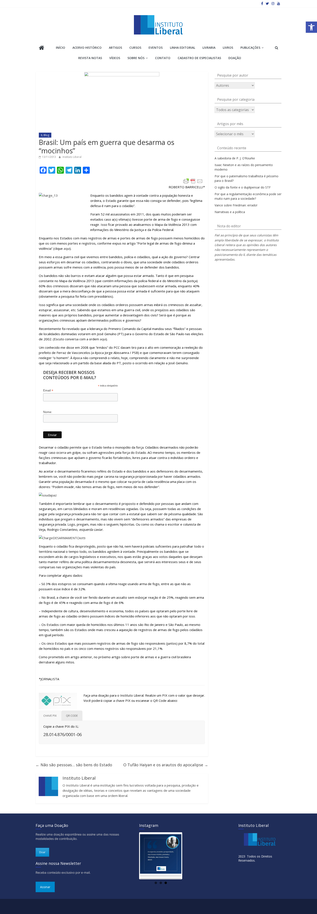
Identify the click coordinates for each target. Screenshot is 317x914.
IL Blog (45, 135)
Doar (42, 852)
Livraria (208, 48)
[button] (311, 27)
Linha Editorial (182, 48)
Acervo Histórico (87, 48)
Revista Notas (90, 58)
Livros (228, 48)
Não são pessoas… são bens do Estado (74, 764)
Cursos (135, 48)
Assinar (45, 887)
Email (48, 390)
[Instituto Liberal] (41, 48)
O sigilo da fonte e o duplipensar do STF (243, 187)
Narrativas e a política (230, 212)
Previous (133, 855)
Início (60, 48)
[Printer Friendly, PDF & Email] (193, 181)
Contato (162, 58)
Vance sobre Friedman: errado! (236, 205)
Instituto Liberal (72, 157)
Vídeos (114, 58)
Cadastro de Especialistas (199, 58)
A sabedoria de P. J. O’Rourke (235, 158)
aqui (67, 248)
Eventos (156, 48)
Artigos (115, 48)
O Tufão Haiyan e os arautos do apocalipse (165, 764)
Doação (234, 58)
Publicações (250, 48)
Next (188, 855)
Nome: (47, 412)
